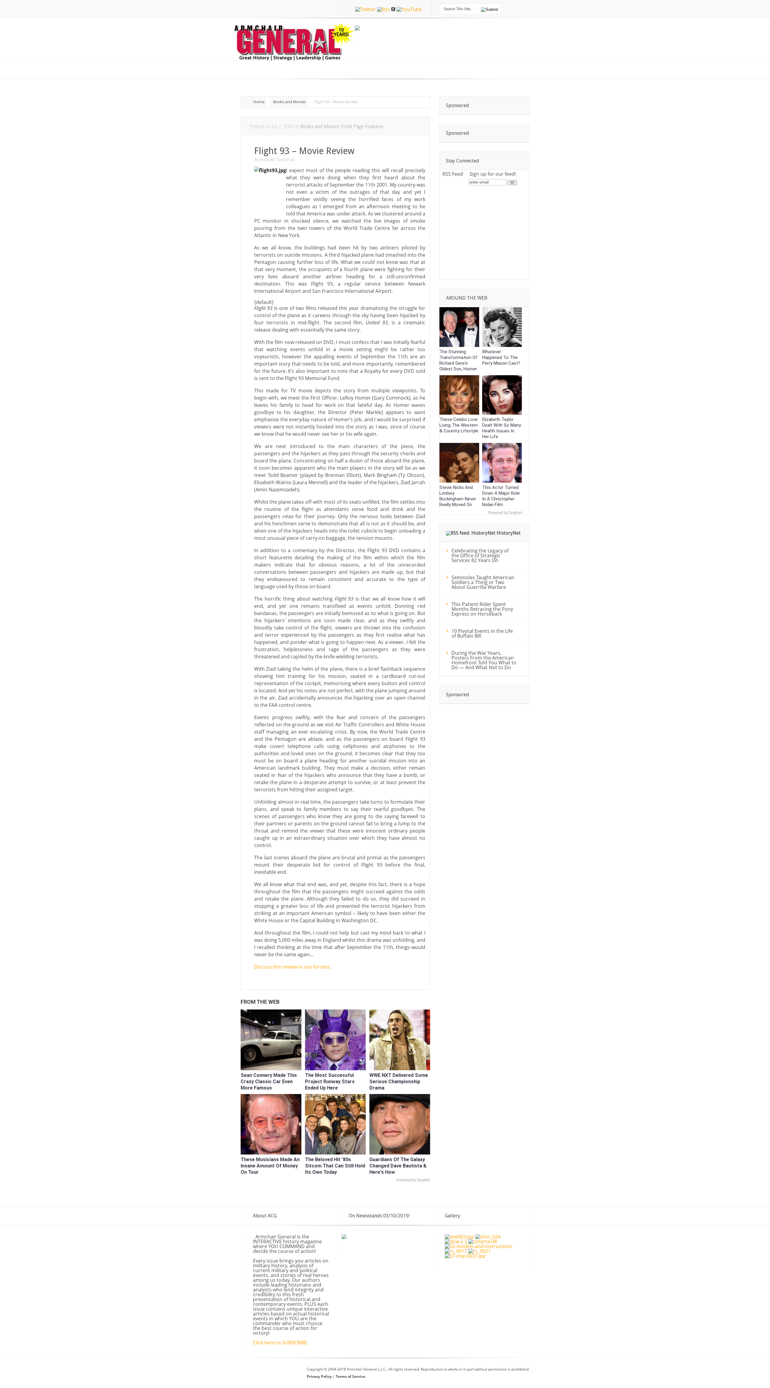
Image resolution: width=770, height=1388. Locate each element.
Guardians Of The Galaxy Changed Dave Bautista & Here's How (398, 1166)
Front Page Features (362, 126)
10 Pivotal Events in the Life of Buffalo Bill (482, 633)
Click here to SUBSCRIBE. (280, 1342)
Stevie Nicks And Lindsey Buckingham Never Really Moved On (457, 496)
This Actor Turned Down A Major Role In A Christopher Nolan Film (501, 496)
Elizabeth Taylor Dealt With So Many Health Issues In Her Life (501, 428)
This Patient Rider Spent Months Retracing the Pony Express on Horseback (482, 609)
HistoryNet (509, 533)
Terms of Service (350, 1376)
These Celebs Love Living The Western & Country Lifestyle (458, 425)
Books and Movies (289, 101)
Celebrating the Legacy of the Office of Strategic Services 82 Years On (480, 555)
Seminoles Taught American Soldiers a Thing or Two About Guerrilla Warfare (482, 582)
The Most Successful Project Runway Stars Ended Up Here (330, 1081)
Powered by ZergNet (413, 1180)
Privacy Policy (320, 1376)
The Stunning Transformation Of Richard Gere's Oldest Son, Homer (458, 360)
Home (258, 101)
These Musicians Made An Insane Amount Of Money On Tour (270, 1166)
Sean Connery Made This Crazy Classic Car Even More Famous (269, 1081)
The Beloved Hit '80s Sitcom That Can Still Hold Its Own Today (335, 1166)
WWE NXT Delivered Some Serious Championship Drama (398, 1081)
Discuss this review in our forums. (292, 966)
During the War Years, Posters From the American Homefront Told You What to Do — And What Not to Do (483, 660)
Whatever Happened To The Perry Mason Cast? (501, 357)
